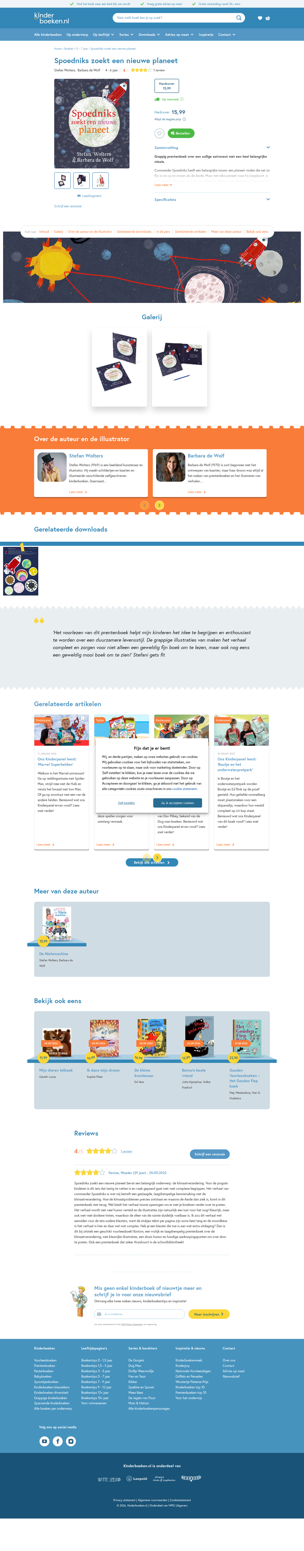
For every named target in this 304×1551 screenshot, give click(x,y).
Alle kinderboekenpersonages (149, 1408)
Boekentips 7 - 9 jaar (95, 1381)
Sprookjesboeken (46, 1381)
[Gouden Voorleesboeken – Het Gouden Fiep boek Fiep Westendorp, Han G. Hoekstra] (247, 1058)
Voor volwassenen (94, 1403)
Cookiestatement (180, 1500)
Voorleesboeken (45, 1360)
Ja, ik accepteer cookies (177, 803)
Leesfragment (91, 195)
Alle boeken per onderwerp (53, 1408)
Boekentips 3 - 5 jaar (95, 1371)
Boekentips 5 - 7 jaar (95, 1376)
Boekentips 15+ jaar (95, 1398)
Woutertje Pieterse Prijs (192, 1381)
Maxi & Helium (138, 1403)
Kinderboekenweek (189, 1360)
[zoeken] (240, 18)
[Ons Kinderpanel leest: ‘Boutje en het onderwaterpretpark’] (241, 782)
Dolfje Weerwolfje (141, 1371)
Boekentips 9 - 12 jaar (96, 1387)
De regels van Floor (142, 1398)
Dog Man (134, 1365)
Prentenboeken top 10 (191, 1392)
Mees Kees (135, 1392)
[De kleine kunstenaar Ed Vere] (152, 1050)
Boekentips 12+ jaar (95, 1392)
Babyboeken (42, 1376)
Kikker (132, 1381)
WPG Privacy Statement (131, 1324)
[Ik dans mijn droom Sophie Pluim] (104, 1047)
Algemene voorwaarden (152, 1500)
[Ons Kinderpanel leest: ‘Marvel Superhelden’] (61, 782)
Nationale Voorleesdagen (193, 1371)
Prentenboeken (44, 1365)
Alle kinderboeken (48, 34)
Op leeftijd (101, 34)
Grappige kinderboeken (50, 1398)
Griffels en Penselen (189, 1376)
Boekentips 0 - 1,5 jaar (96, 1360)
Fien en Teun (137, 1376)
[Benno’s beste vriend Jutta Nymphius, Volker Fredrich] (199, 1053)
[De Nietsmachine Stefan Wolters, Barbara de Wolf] (56, 938)
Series (124, 34)
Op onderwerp (77, 34)
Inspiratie (206, 34)
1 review (159, 70)
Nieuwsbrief (231, 1376)
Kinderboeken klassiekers (51, 1387)
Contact (224, 34)
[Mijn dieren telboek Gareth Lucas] (56, 1047)
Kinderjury (183, 1365)
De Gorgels (136, 1360)
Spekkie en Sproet (141, 1387)
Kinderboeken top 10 (190, 1387)
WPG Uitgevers (178, 1505)
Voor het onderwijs (189, 1398)
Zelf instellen (126, 803)
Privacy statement (124, 1500)
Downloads (147, 34)
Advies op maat (177, 34)
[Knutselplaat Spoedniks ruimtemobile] (20, 570)
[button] (159, 505)
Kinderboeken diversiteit (51, 1392)
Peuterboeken (43, 1371)
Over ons (229, 1360)
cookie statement (184, 788)
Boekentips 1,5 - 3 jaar (96, 1365)
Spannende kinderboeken (51, 1403)
